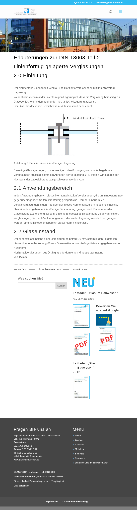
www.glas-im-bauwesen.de (26, 459)
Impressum (52, 501)
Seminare (79, 453)
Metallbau (79, 449)
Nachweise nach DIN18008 (42, 472)
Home (78, 435)
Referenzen (80, 458)
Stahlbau (79, 444)
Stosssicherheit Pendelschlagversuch (32, 481)
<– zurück (20, 269)
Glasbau (79, 440)
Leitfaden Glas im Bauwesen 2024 (91, 462)
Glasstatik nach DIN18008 (50, 476)
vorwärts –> (80, 269)
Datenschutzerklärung (75, 501)
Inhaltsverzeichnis (50, 269)
